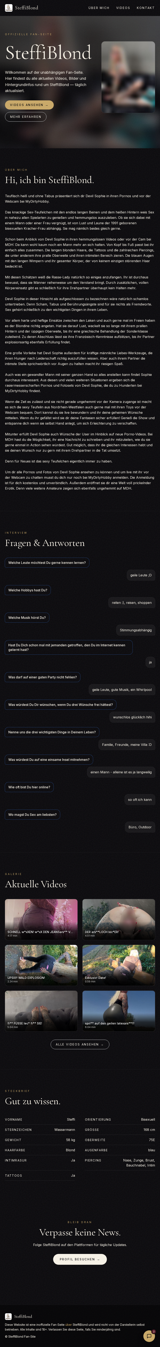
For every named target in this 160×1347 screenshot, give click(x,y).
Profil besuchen (80, 1259)
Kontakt (146, 8)
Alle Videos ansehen (80, 1044)
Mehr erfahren (25, 116)
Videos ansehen (29, 105)
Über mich (99, 8)
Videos (123, 8)
